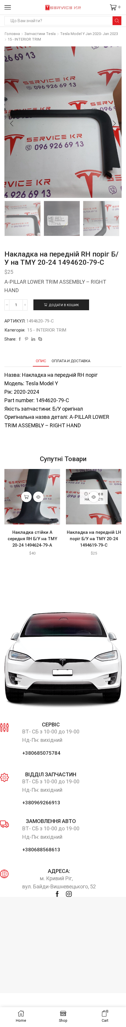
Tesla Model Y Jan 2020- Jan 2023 (89, 34)
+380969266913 (41, 802)
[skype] (39, 339)
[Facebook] (19, 339)
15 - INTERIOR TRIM (24, 39)
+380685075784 (41, 753)
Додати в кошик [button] (26, 496)
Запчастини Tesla (40, 34)
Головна (12, 34)
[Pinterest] (26, 339)
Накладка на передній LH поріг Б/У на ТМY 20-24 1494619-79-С (94, 539)
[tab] (41, 360)
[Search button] (117, 20)
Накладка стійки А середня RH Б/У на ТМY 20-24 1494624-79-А (32, 539)
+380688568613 (41, 849)
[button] (11, 123)
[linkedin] (33, 339)
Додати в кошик (64, 305)
